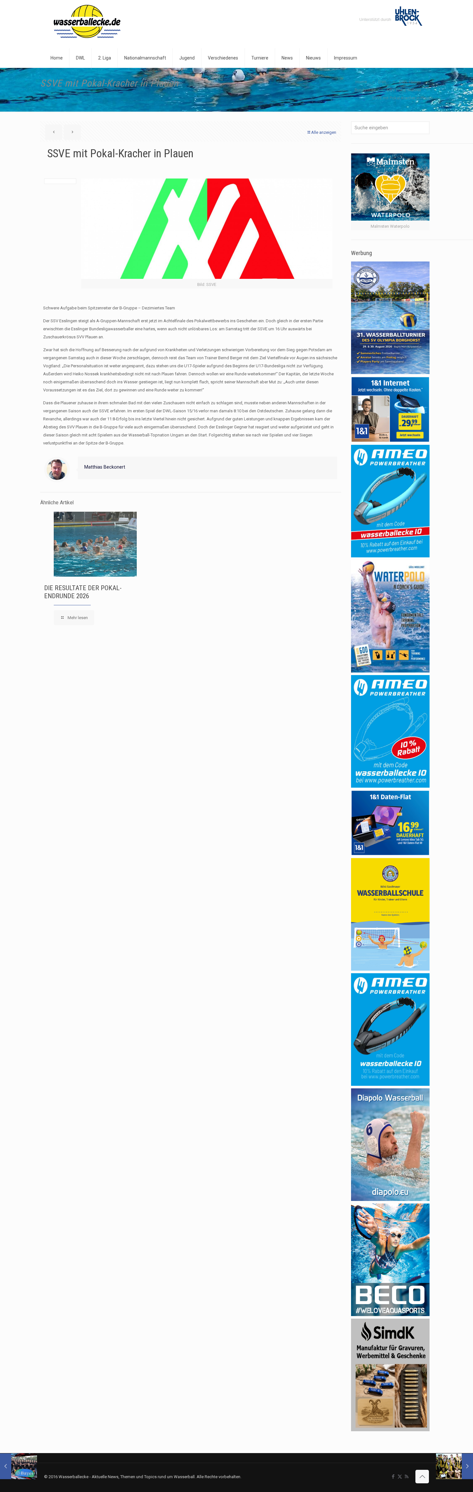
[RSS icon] (406, 1476)
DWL (382, 81)
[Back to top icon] (422, 1476)
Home (361, 81)
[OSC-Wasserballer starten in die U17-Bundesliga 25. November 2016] (454, 1466)
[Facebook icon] (393, 1476)
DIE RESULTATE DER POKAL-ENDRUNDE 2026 (83, 592)
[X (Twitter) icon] (399, 1476)
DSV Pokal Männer (404, 89)
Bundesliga (365, 89)
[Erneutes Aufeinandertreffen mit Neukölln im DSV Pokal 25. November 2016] (18, 1466)
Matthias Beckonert (104, 467)
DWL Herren (410, 81)
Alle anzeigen (323, 132)
